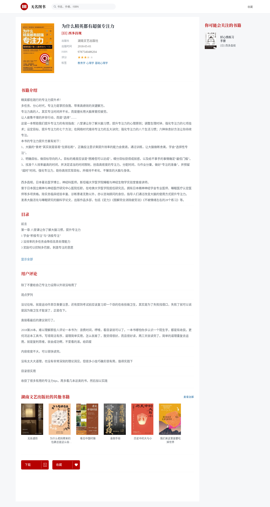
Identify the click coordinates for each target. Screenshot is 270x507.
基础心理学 (101, 63)
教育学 (81, 63)
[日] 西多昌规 (72, 33)
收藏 (250, 7)
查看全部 (188, 397)
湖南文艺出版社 (88, 40)
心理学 (90, 63)
